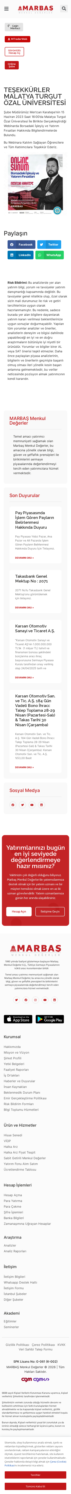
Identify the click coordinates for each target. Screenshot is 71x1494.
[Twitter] (16, 1000)
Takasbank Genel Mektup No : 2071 (31, 578)
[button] (7, 9)
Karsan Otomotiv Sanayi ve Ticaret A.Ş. (35, 628)
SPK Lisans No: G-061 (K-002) (35, 1361)
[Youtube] (45, 1000)
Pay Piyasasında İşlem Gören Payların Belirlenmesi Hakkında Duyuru (34, 520)
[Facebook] (26, 1000)
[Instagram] (35, 1000)
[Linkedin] (54, 1000)
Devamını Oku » (24, 557)
